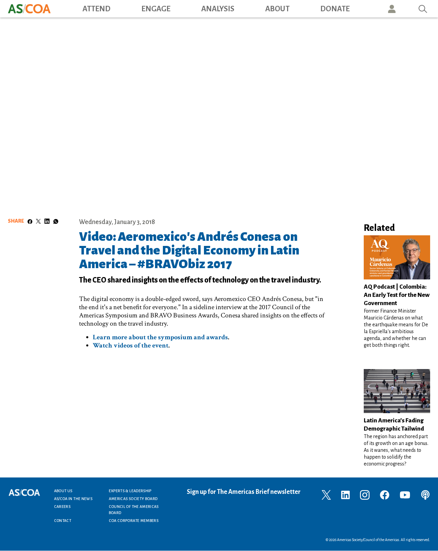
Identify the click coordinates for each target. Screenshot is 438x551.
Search (422, 9)
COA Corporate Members (134, 521)
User (391, 9)
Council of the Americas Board (134, 509)
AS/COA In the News (73, 499)
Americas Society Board (133, 499)
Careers (62, 506)
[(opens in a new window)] (326, 494)
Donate (335, 9)
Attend (96, 9)
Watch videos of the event (130, 345)
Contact (63, 521)
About (277, 9)
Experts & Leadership (130, 491)
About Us (63, 491)
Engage (155, 9)
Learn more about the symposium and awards (160, 337)
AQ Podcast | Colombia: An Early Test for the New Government (396, 295)
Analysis (217, 9)
